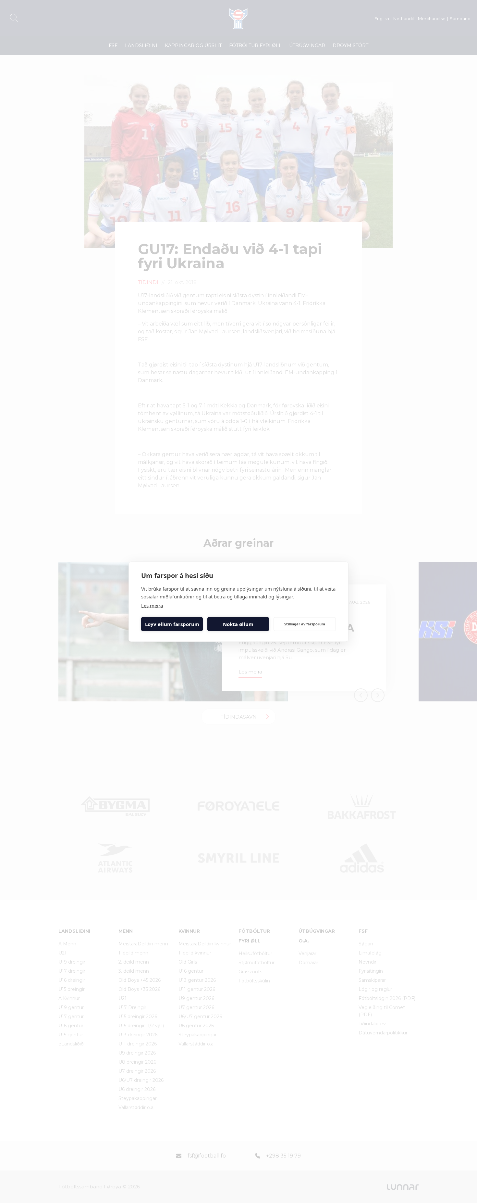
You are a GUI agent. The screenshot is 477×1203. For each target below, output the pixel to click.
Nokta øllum (238, 624)
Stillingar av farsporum (304, 623)
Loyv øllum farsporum (172, 624)
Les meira (152, 605)
